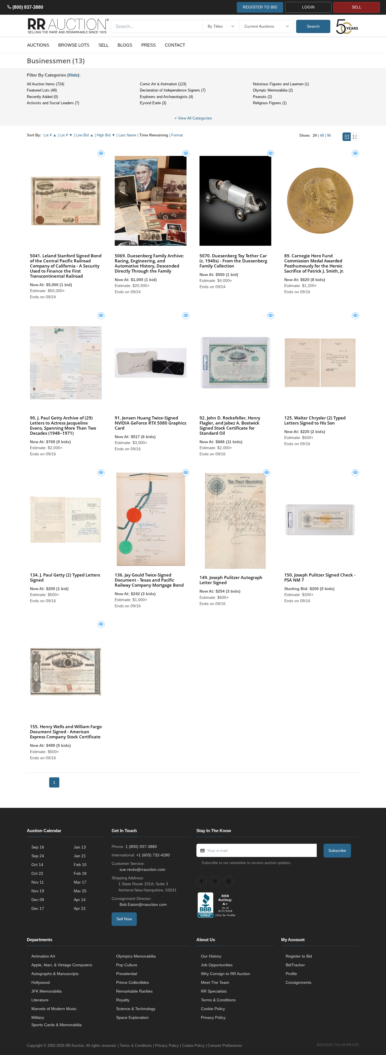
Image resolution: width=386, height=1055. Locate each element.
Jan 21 (80, 856)
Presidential (126, 973)
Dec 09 (37, 899)
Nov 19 (37, 891)
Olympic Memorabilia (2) (273, 90)
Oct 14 (37, 864)
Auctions (38, 45)
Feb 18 (80, 873)
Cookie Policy (213, 1008)
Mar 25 (80, 891)
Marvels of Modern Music (54, 1008)
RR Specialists (214, 991)
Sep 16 (37, 847)
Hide (73, 75)
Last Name (127, 135)
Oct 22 (37, 873)
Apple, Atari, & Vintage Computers (61, 965)
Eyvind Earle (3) (153, 103)
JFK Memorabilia (46, 991)
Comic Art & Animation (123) (163, 84)
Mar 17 (80, 882)
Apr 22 (80, 908)
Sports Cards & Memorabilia (56, 1025)
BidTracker (295, 965)
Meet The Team (215, 982)
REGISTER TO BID (260, 7)
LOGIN (308, 7)
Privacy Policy (213, 1017)
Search (313, 26)
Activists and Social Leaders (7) (53, 103)
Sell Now (124, 919)
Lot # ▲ (50, 135)
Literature (40, 1000)
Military (37, 1017)
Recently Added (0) (42, 97)
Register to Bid (299, 956)
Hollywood (40, 982)
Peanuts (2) (262, 97)
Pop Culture (126, 965)
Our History (211, 956)
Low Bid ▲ (85, 135)
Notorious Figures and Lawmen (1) (281, 84)
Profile (291, 973)
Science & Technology (135, 1008)
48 (322, 135)
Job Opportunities (217, 965)
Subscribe (337, 850)
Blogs (125, 45)
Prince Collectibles (132, 982)
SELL (356, 7)
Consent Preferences (225, 1045)
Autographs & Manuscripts (55, 973)
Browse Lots (73, 45)
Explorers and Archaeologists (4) (166, 97)
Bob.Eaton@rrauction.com (143, 904)
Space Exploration (132, 1017)
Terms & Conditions (218, 1000)
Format (177, 135)
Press (148, 45)
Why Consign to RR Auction (225, 973)
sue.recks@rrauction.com (142, 869)
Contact (175, 45)
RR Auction (75, 1045)
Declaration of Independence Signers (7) (172, 90)
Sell (103, 45)
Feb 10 (80, 864)
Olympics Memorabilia (136, 956)
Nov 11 (37, 882)
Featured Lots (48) (42, 90)
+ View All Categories (193, 118)
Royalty (122, 1000)
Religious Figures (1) (270, 103)
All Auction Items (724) (45, 84)
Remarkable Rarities (134, 991)
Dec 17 (37, 908)
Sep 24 (37, 856)
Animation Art (43, 956)
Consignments (298, 982)
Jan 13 (80, 847)
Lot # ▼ (66, 135)
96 (329, 135)
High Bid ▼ (106, 135)
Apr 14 (80, 899)
